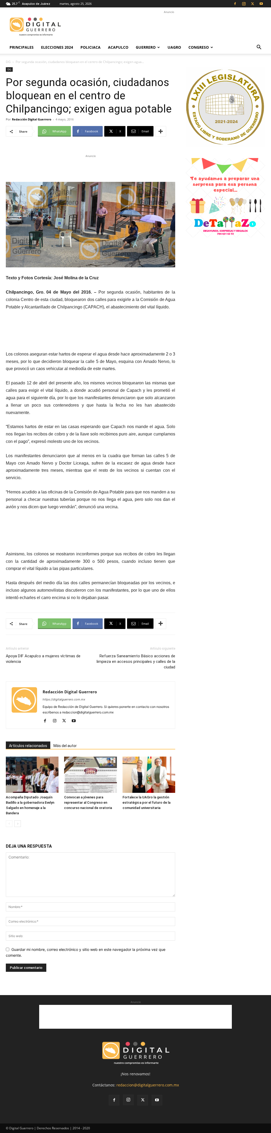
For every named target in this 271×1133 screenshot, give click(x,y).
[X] (252, 3)
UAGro (174, 47)
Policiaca (90, 47)
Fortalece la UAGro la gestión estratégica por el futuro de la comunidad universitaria (146, 802)
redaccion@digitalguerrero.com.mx (147, 1084)
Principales (22, 47)
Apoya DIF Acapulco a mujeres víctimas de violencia (43, 659)
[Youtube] (261, 3)
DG (8, 62)
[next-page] (17, 823)
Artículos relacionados (28, 746)
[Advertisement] (169, 27)
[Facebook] (235, 3)
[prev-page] (9, 823)
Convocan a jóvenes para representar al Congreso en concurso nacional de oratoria (88, 802)
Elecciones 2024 (57, 47)
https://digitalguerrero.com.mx (64, 699)
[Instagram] (244, 3)
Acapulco (118, 47)
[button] (258, 47)
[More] (160, 131)
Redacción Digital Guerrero (31, 119)
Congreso (198, 47)
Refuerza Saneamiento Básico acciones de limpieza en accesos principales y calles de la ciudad (136, 661)
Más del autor (65, 746)
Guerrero (146, 47)
